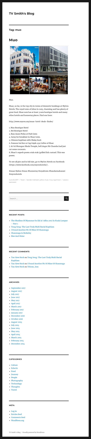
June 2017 (15, 297)
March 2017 (16, 306)
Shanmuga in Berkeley (21, 233)
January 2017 (16, 313)
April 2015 (15, 334)
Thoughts (15, 387)
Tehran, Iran (33, 267)
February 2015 (17, 341)
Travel (22, 180)
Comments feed (18, 417)
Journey (14, 374)
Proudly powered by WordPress (34, 432)
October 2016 (17, 319)
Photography (17, 380)
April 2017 (15, 303)
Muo (13, 40)
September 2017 (18, 288)
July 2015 (15, 325)
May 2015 (15, 331)
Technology (16, 384)
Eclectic (14, 368)
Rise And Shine (17, 236)
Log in (14, 411)
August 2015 (16, 322)
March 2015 (16, 337)
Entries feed (16, 414)
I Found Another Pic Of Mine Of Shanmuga (30, 230)
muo (51, 180)
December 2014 (18, 344)
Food (13, 371)
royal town (57, 180)
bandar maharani (33, 180)
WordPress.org (17, 420)
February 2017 (17, 310)
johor (42, 180)
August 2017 (16, 291)
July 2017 (15, 294)
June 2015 (15, 328)
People (14, 377)
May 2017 (15, 300)
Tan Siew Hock (17, 257)
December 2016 (18, 316)
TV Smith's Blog (21, 13)
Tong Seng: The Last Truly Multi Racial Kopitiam (32, 227)
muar (46, 180)
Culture (14, 365)
